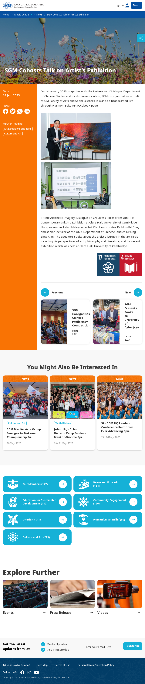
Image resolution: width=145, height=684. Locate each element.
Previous (57, 292)
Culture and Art (12, 133)
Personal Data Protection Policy (96, 665)
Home (6, 14)
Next (128, 292)
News (39, 14)
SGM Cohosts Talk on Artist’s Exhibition (68, 14)
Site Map (43, 665)
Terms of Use (62, 665)
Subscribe (133, 646)
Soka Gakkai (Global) (18, 665)
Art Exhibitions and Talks (17, 129)
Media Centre (21, 14)
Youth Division (63, 423)
